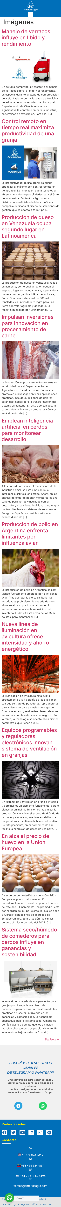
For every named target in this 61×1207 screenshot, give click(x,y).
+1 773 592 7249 (32, 1154)
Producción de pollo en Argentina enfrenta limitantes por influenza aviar (30, 533)
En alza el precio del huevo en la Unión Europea (26, 842)
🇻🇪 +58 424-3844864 (30, 1165)
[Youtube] (22, 1132)
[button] (30, 15)
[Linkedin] (31, 1132)
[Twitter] (13, 1132)
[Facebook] (4, 1132)
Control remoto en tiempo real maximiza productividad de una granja (28, 130)
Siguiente (52, 1039)
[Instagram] (40, 1132)
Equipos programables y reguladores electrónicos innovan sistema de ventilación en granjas (29, 742)
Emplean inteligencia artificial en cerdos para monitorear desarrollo (27, 429)
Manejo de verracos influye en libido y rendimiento (26, 37)
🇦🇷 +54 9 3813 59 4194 (30, 1175)
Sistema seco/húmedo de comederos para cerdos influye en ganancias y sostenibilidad (29, 942)
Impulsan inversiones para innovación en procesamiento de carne (28, 326)
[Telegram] (18, 1106)
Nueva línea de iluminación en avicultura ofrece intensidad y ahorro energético (25, 636)
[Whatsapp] (43, 1106)
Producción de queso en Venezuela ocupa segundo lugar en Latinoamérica (28, 226)
